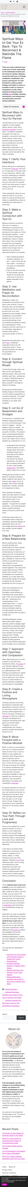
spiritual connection (9, 129)
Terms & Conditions (9, 1173)
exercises (14, 783)
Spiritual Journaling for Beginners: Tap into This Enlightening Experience (11, 1003)
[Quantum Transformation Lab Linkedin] (17, 2)
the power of (15, 930)
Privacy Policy (7, 1170)
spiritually (15, 169)
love (9, 94)
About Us (12, 1167)
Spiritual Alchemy (11, 989)
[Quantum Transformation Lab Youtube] (10, 1)
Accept (4, 1184)
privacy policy (10, 1181)
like (7, 343)
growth (19, 526)
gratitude (5, 716)
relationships (11, 468)
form (18, 860)
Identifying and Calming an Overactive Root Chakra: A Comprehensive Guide (11, 1141)
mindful (20, 664)
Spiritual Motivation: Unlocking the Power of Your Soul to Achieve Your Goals (12, 994)
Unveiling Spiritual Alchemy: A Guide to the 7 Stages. (16, 966)
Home (4, 1167)
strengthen (8, 905)
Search (4, 1014)
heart (14, 481)
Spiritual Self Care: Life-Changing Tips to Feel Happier (15, 972)
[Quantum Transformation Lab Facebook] (14, 1)
